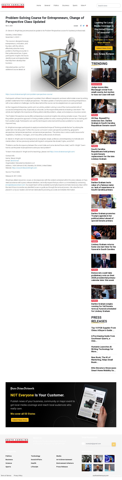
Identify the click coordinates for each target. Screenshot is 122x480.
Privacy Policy (18, 475)
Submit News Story (103, 48)
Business (65, 5)
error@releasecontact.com (15, 185)
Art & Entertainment (64, 459)
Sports (75, 5)
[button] (80, 26)
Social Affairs (36, 459)
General (47, 5)
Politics (56, 5)
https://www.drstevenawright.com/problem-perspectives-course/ (29, 94)
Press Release (62, 467)
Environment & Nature (65, 463)
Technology (35, 456)
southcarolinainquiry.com (101, 475)
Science (9, 463)
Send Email (14, 160)
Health (33, 463)
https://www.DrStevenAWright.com (24, 168)
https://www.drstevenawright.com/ (62, 152)
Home (39, 5)
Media (58, 456)
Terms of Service (6, 475)
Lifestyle (34, 467)
